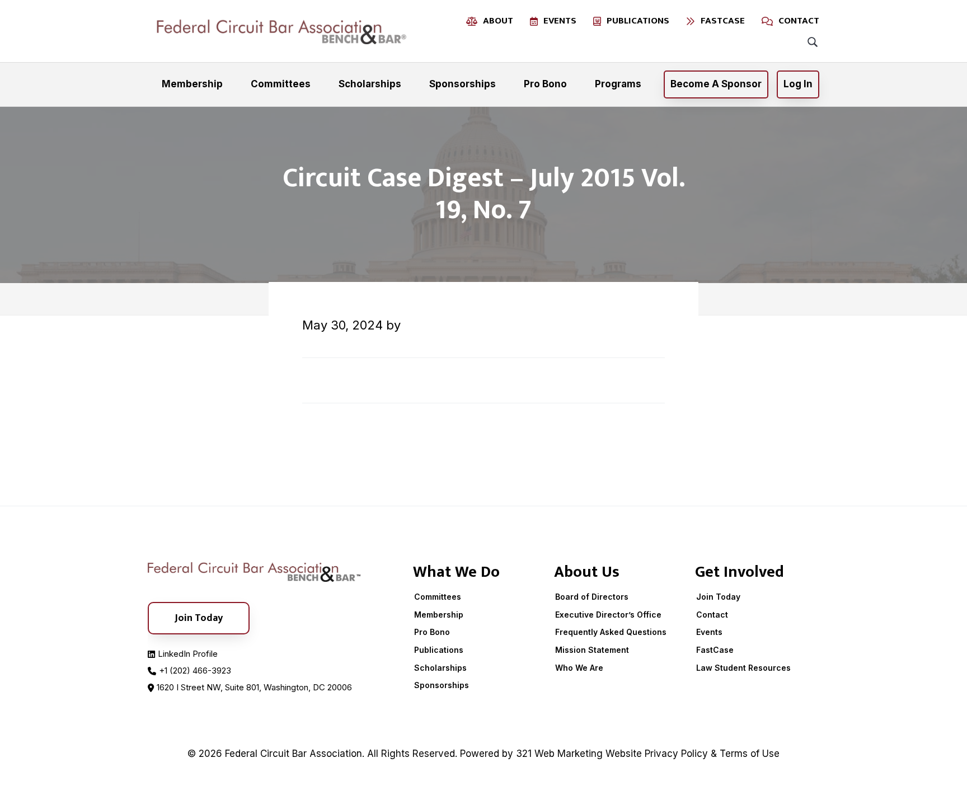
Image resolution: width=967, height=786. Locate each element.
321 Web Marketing (559, 753)
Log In (798, 84)
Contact (712, 614)
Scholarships (440, 667)
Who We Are (579, 667)
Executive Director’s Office (608, 614)
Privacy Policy (676, 753)
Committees (437, 596)
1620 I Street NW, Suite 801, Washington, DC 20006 (254, 687)
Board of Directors (591, 596)
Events (709, 632)
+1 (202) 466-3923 (195, 670)
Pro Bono (432, 632)
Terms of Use (750, 753)
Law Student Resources (743, 667)
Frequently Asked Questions (610, 632)
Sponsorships (441, 685)
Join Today (718, 596)
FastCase (715, 650)
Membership (438, 614)
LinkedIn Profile (188, 653)
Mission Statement (592, 650)
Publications (438, 650)
